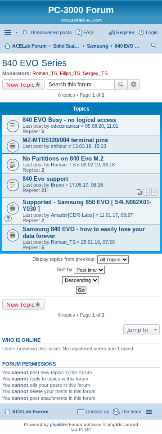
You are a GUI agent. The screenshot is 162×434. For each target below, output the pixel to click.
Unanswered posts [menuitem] (51, 32)
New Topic (20, 85)
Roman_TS (44, 73)
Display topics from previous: (64, 259)
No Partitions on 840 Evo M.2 (63, 158)
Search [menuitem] (154, 46)
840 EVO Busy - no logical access (69, 119)
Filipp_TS (70, 73)
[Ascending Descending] (81, 280)
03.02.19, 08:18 (98, 164)
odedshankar (65, 126)
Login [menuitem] (152, 32)
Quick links (8, 32)
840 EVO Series (128, 46)
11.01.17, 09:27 (116, 215)
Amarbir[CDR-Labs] (72, 215)
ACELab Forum (29, 46)
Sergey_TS (95, 73)
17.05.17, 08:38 (86, 185)
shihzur (59, 146)
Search (121, 84)
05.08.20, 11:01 (101, 126)
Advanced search (134, 84)
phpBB (57, 424)
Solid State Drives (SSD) (66, 46)
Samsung (97, 46)
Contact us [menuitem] (97, 411)
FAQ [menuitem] (88, 32)
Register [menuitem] (125, 32)
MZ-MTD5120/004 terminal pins (65, 140)
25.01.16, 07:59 (98, 242)
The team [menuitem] (131, 411)
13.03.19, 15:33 (89, 146)
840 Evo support (45, 178)
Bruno (57, 185)
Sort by (65, 269)
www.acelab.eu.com (81, 20)
